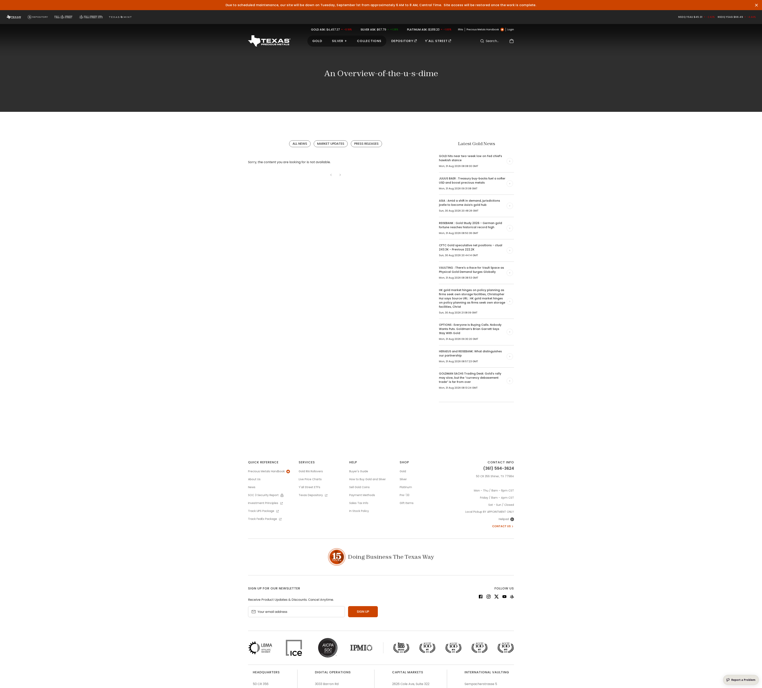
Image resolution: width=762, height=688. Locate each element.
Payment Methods (362, 495)
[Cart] (511, 41)
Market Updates (330, 143)
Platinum (406, 487)
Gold (317, 41)
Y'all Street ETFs (309, 487)
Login (510, 29)
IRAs (460, 29)
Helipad (504, 519)
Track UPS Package (261, 511)
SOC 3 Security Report (263, 495)
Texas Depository (311, 495)
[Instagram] (488, 597)
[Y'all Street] (512, 597)
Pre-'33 (404, 495)
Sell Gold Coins (359, 487)
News (251, 487)
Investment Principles (263, 503)
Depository (402, 41)
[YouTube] (504, 597)
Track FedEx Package (262, 519)
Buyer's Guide (358, 471)
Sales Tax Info (358, 503)
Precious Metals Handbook (483, 29)
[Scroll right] (510, 161)
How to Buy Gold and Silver (367, 479)
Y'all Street (436, 41)
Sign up (363, 611)
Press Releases (366, 143)
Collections (369, 41)
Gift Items (407, 503)
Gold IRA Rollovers (311, 471)
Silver (403, 479)
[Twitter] (496, 597)
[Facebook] (480, 597)
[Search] (482, 41)
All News (299, 143)
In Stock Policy (359, 511)
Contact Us (501, 526)
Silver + (339, 41)
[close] (756, 5)
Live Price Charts (310, 479)
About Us (254, 479)
